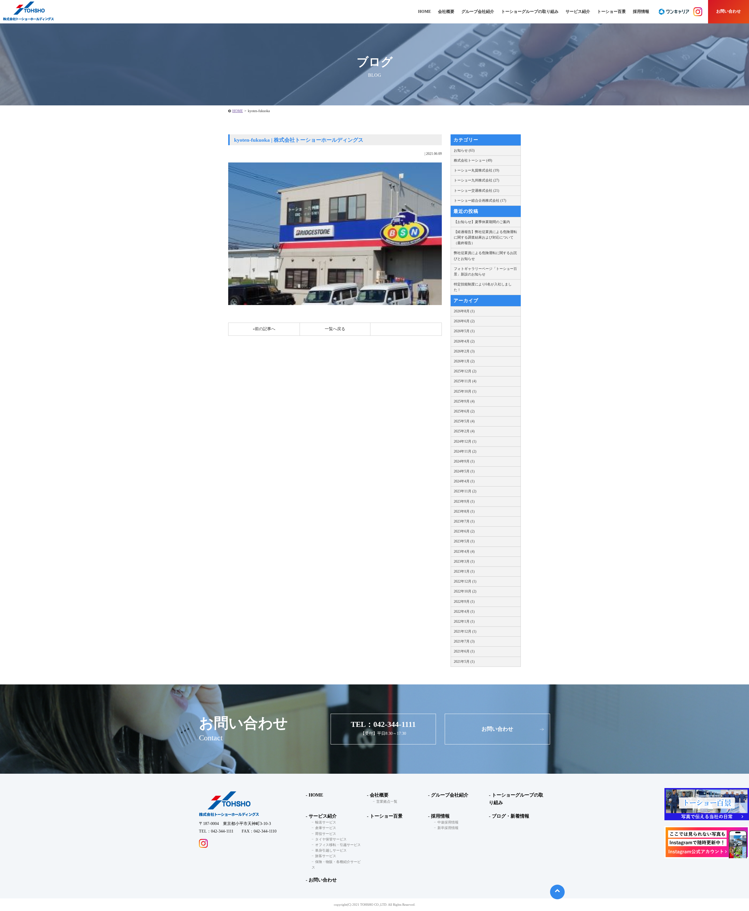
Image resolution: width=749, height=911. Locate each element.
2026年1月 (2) (464, 361)
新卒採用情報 (447, 828)
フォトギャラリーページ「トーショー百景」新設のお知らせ (485, 271)
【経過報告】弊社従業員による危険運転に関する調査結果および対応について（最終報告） (485, 237)
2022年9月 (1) (464, 602)
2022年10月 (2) (465, 591)
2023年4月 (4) (464, 551)
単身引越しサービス (331, 850)
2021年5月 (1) (464, 662)
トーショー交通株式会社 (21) (476, 191)
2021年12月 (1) (465, 631)
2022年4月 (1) (464, 611)
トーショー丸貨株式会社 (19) (476, 170)
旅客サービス (325, 856)
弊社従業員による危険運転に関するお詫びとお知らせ (485, 256)
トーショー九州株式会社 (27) (476, 180)
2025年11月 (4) (465, 381)
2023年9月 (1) (464, 501)
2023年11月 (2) (465, 491)
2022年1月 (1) (464, 621)
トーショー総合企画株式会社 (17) (480, 200)
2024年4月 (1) (464, 481)
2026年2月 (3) (464, 351)
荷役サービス (325, 834)
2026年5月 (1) (464, 331)
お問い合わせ (728, 11)
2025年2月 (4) (464, 431)
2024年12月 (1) (465, 441)
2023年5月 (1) (464, 541)
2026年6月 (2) (464, 321)
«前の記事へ (264, 329)
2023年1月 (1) (464, 571)
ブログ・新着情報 (510, 816)
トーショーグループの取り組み (530, 11)
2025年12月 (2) (465, 371)
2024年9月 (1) (464, 461)
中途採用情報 (447, 822)
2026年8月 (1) (464, 311)
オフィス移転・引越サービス (338, 845)
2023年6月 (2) (464, 531)
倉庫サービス (325, 828)
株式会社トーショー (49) (473, 160)
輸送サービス (325, 822)
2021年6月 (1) (464, 651)
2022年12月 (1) (465, 581)
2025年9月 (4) (464, 401)
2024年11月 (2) (465, 451)
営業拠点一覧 (386, 801)
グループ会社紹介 (477, 11)
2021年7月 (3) (464, 641)
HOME (237, 111)
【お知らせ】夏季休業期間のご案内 (482, 222)
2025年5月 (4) (464, 421)
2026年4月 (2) (464, 341)
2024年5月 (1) (464, 471)
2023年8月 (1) (464, 511)
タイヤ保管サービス (331, 839)
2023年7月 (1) (464, 521)
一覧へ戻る (335, 329)
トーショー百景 (611, 11)
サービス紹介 (323, 816)
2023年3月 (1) (464, 561)
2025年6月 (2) (464, 411)
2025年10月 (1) (465, 391)
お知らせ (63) (464, 150)
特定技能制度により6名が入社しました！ (483, 287)
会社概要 (379, 794)
